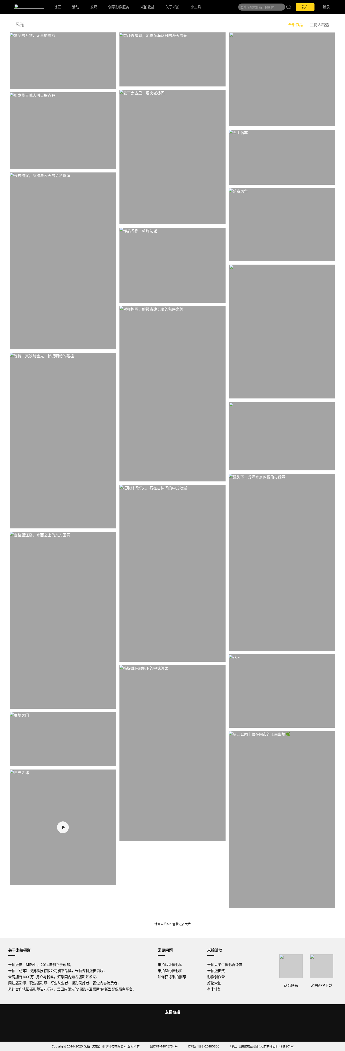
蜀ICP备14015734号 (164, 1046)
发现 (93, 7)
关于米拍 (172, 7)
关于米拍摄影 (19, 950)
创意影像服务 (118, 7)
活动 (75, 7)
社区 (57, 7)
